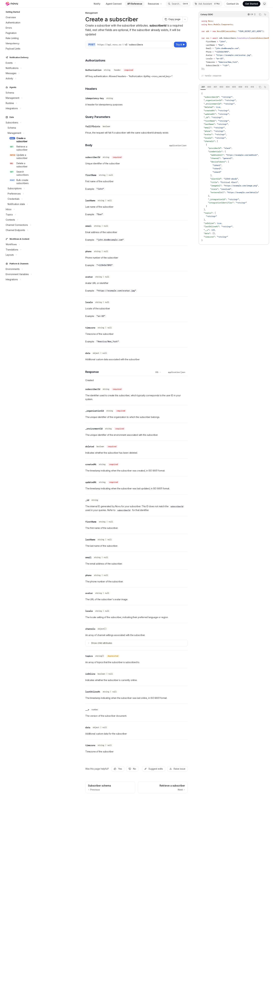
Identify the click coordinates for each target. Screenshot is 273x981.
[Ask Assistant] (265, 14)
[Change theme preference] (264, 4)
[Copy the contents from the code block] (260, 14)
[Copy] (170, 45)
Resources (153, 3)
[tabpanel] (234, 167)
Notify (97, 3)
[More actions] (185, 19)
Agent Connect (113, 3)
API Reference (134, 3)
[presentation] (234, 48)
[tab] (203, 87)
